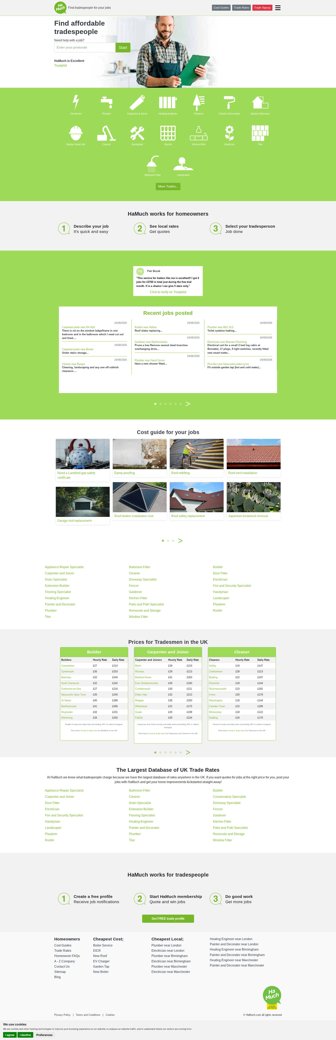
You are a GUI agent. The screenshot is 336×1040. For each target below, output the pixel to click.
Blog (57, 977)
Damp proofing (124, 473)
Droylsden (67, 712)
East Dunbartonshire (146, 683)
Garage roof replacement (74, 520)
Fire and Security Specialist (232, 585)
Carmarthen (67, 665)
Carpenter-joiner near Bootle (77, 349)
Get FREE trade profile (168, 918)
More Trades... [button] (168, 186)
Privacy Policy (62, 1014)
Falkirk (139, 717)
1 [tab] (155, 404)
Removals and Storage (145, 610)
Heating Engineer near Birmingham (234, 949)
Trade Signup (262, 7)
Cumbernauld (142, 688)
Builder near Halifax (146, 327)
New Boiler (100, 971)
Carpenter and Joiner (59, 573)
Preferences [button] (44, 1035)
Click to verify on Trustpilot (168, 292)
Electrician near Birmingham (171, 961)
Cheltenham (215, 671)
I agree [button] (9, 1035)
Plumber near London (166, 945)
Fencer (134, 585)
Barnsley (66, 677)
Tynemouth (67, 671)
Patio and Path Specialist (146, 604)
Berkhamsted (68, 706)
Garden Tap (101, 966)
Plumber (106, 113)
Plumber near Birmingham (169, 956)
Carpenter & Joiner (137, 113)
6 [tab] (181, 404)
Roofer (168, 144)
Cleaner (106, 144)
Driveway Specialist (142, 579)
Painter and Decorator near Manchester (237, 965)
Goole (138, 712)
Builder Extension (260, 113)
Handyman (137, 144)
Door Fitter (220, 573)
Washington (215, 700)
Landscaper (183, 175)
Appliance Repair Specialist (64, 567)
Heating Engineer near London (231, 939)
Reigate (139, 700)
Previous (148, 404)
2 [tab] (160, 404)
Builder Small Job (75, 144)
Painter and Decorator (60, 604)
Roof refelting (180, 473)
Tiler (260, 144)
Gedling (213, 717)
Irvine (212, 694)
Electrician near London (167, 950)
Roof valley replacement (188, 516)
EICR (97, 950)
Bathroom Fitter (153, 175)
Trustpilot (60, 65)
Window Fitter (138, 616)
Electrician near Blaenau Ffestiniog (227, 341)
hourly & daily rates (89, 730)
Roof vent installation (242, 473)
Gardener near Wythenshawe (151, 341)
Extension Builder (57, 585)
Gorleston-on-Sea (71, 688)
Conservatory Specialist (229, 796)
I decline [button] (25, 1035)
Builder (218, 567)
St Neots (66, 700)
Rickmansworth (217, 688)
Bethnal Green (143, 677)
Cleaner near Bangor (73, 364)
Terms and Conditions (88, 1014)
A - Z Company (64, 961)
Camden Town (217, 706)
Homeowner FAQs (67, 956)
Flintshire (214, 683)
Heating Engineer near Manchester (234, 960)
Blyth (138, 665)
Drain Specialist (56, 579)
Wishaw (139, 671)
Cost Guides (221, 7)
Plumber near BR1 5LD (220, 327)
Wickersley (215, 712)
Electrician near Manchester (170, 971)
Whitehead (141, 706)
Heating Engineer (168, 113)
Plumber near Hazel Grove (149, 360)
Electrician (75, 113)
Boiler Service (103, 945)
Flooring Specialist (58, 592)
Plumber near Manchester (169, 966)
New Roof (100, 956)
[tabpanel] (168, 281)
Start (123, 47)
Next (188, 404)
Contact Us (62, 966)
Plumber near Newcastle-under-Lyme (228, 364)
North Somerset (70, 683)
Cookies (110, 1014)
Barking (213, 677)
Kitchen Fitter (199, 144)
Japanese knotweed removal (248, 516)
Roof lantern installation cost (133, 516)
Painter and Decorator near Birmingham (237, 955)
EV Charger (101, 961)
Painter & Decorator (229, 113)
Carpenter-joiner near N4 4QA (78, 327)
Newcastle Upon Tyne (73, 694)
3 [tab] (165, 404)
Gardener (229, 144)
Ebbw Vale (141, 694)
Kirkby (212, 665)
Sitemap (60, 971)
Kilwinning (67, 717)
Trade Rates (241, 7)
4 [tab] (170, 404)
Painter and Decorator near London (234, 944)
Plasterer (199, 113)
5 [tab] (176, 404)
